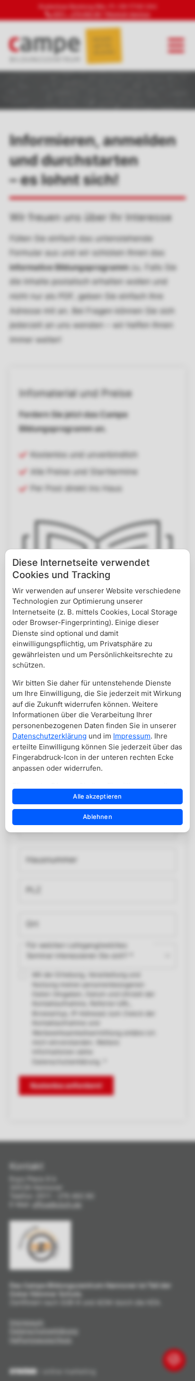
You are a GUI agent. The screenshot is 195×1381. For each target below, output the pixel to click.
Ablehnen (97, 816)
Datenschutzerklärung (49, 735)
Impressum (132, 735)
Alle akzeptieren (97, 796)
